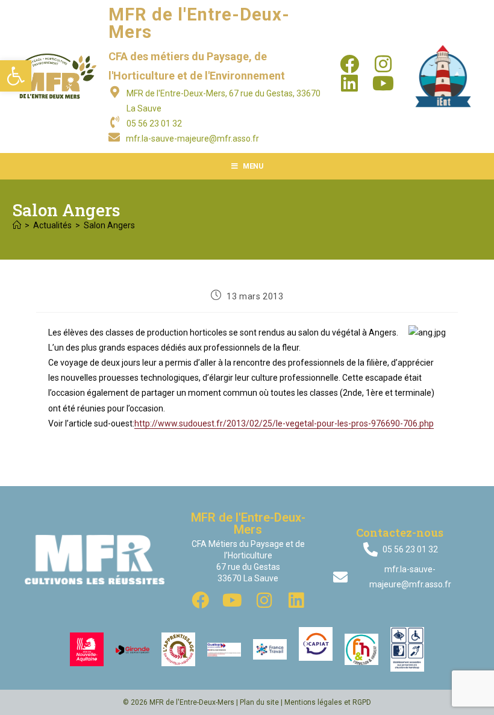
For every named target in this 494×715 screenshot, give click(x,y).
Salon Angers (109, 225)
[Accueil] (17, 225)
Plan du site (259, 702)
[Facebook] (349, 63)
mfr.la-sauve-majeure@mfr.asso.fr (192, 138)
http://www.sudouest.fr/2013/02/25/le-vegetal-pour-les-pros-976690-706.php (284, 423)
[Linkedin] (349, 83)
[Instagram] (383, 63)
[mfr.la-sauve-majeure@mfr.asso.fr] (114, 137)
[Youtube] (383, 83)
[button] (15, 76)
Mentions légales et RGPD (327, 702)
